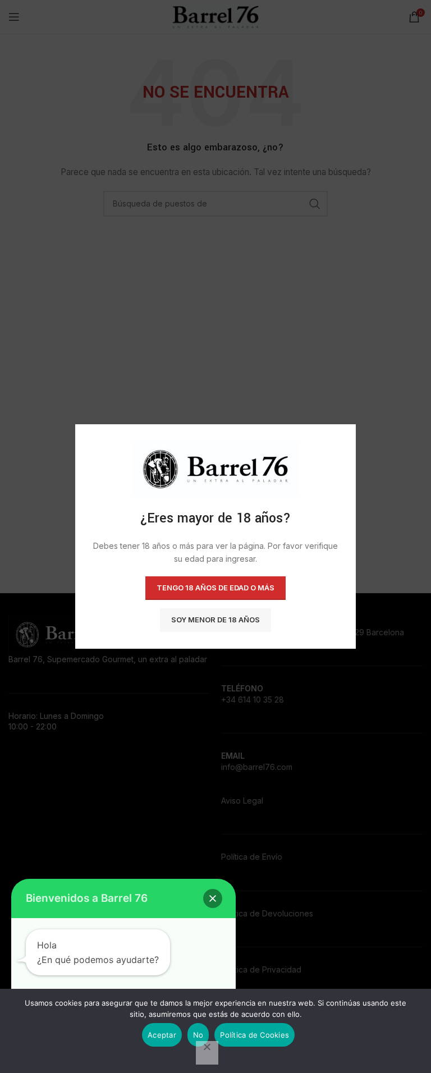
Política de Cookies (254, 1034)
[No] (207, 1053)
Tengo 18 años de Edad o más (215, 587)
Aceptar (162, 1034)
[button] (212, 898)
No (198, 1034)
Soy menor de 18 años (215, 619)
